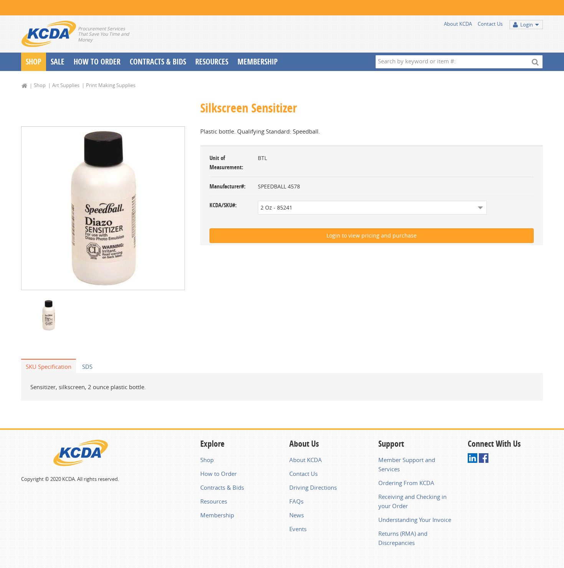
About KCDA (458, 23)
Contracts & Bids (158, 61)
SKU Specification (48, 366)
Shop (33, 61)
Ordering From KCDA (406, 483)
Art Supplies (65, 85)
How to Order (218, 473)
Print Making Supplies (110, 85)
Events (298, 529)
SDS (87, 366)
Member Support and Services (406, 464)
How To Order (97, 61)
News (296, 515)
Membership (257, 61)
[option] (103, 208)
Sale (57, 61)
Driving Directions (313, 487)
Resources (211, 61)
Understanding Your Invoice (414, 519)
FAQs (296, 501)
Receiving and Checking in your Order (412, 501)
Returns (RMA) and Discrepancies (402, 538)
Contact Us (490, 23)
